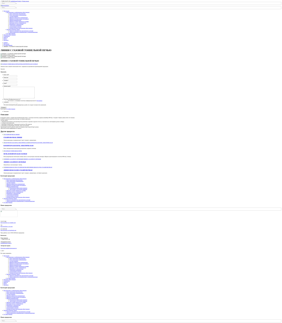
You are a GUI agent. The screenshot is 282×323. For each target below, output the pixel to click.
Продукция (6, 11)
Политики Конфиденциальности (12, 99)
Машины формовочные (15, 20)
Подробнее (39, 100)
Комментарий (7, 86)
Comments (6, 102)
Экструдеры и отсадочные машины (18, 189)
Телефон (6, 80)
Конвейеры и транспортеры (16, 24)
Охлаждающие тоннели (15, 26)
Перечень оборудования (10, 34)
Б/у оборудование (10, 33)
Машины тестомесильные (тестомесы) (19, 19)
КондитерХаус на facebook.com (8, 230)
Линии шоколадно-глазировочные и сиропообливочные (23, 32)
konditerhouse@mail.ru (16, 1)
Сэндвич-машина (13, 16)
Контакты (6, 40)
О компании (7, 36)
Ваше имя (6, 74)
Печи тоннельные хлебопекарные (17, 15)
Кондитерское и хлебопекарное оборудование (17, 12)
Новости (6, 37)
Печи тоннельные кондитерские (17, 13)
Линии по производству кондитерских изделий (21, 30)
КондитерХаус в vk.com (6, 226)
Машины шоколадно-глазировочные (18, 17)
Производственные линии (13, 29)
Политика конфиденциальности (9, 248)
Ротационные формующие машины (18, 188)
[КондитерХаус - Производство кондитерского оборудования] (5, 5)
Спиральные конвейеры (15, 25)
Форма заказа (25, 1)
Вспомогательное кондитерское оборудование (21, 28)
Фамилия (6, 77)
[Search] (16, 3)
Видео (5, 38)
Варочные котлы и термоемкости (17, 23)
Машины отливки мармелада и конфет (19, 21)
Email (5, 83)
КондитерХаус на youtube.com (8, 222)
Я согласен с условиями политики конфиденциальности (25, 100)
